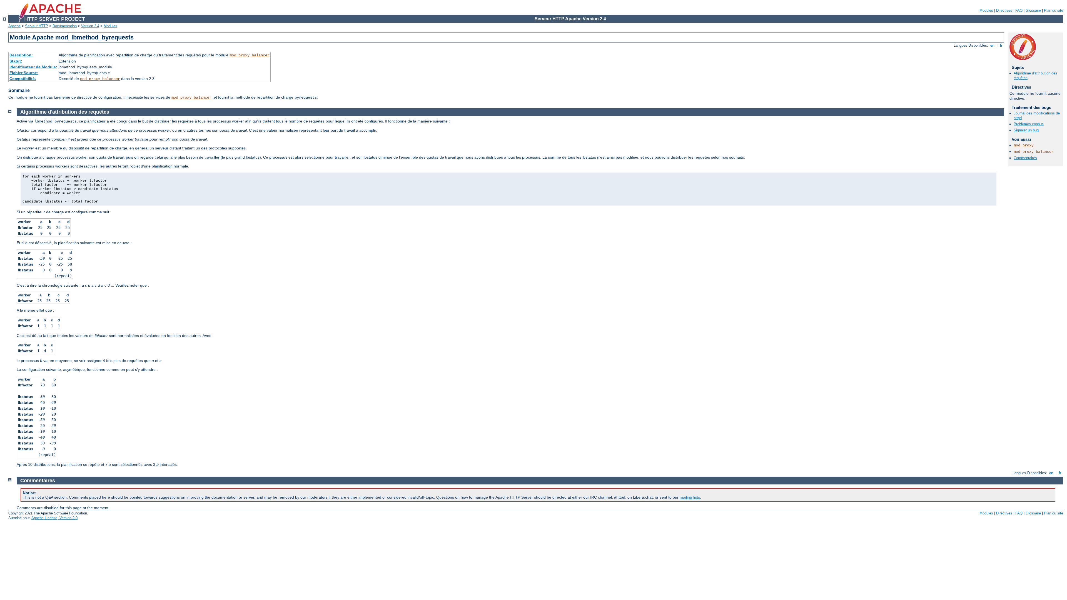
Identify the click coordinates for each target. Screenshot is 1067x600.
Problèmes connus (1029, 124)
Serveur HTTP (36, 26)
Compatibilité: (22, 78)
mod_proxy (1024, 145)
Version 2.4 (90, 26)
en (992, 45)
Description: (21, 55)
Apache (14, 26)
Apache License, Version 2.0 (54, 518)
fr (1001, 45)
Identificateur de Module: (33, 67)
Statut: (15, 61)
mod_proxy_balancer (250, 55)
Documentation (65, 26)
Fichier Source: (23, 73)
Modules (986, 10)
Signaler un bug (1026, 130)
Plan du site (1053, 10)
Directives (1004, 10)
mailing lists (690, 497)
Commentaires (1025, 158)
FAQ (1019, 10)
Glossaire (1033, 10)
